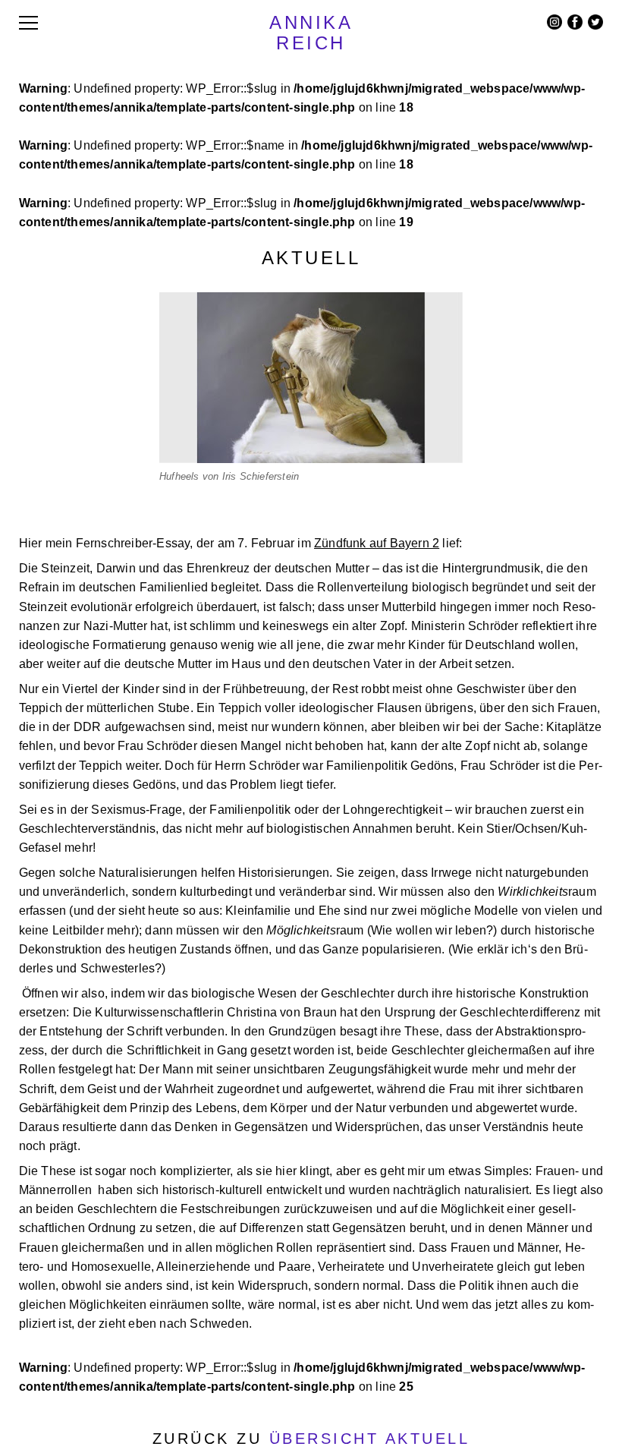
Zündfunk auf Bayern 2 (376, 543)
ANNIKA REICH (311, 32)
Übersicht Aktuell (369, 1438)
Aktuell (311, 257)
